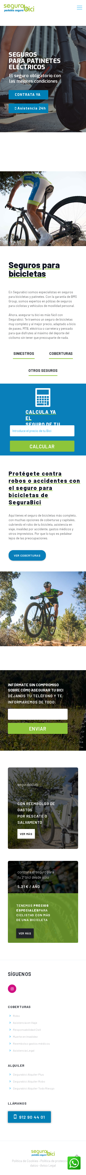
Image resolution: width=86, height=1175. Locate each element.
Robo (16, 1015)
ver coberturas (27, 555)
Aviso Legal (48, 1165)
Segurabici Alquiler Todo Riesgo (33, 1088)
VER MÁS (26, 833)
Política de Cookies (25, 1161)
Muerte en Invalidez (25, 1036)
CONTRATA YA (28, 94)
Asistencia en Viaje (25, 1022)
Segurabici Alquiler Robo (29, 1081)
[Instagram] (12, 989)
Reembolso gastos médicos (31, 1043)
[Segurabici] (19, 7)
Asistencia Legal (23, 1050)
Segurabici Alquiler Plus (28, 1074)
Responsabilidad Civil (27, 1029)
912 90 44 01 (31, 1117)
